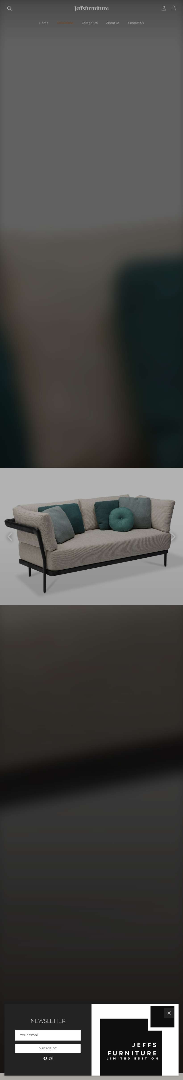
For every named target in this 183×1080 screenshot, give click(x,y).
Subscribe (48, 1048)
